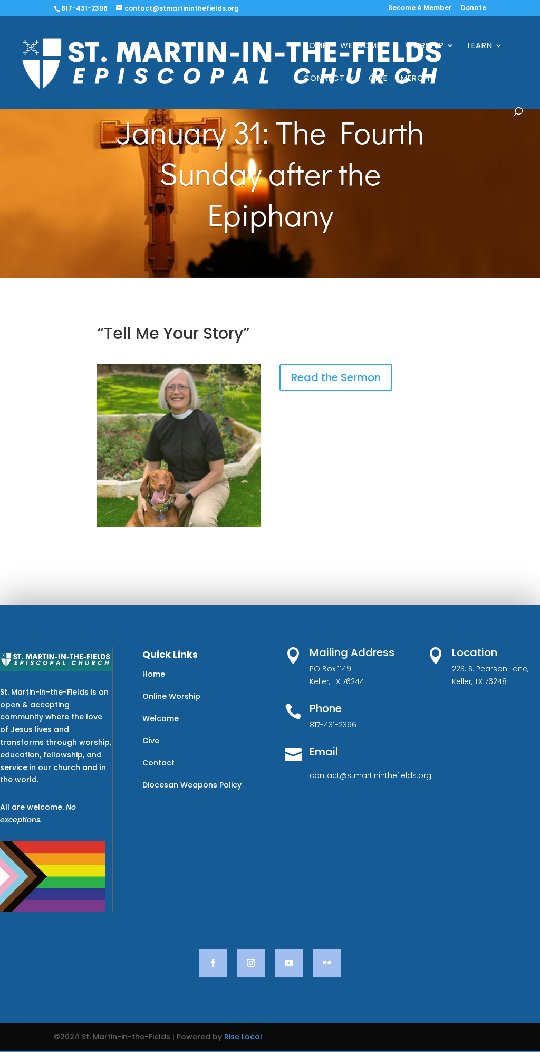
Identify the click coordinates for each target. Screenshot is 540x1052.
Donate (473, 8)
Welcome (360, 46)
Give (378, 78)
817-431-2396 (84, 8)
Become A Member (419, 8)
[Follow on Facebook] (213, 963)
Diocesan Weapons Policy (192, 785)
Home (315, 46)
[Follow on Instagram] (251, 963)
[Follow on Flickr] (327, 963)
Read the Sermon (336, 377)
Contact (158, 762)
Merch (415, 78)
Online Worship (171, 696)
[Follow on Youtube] (289, 963)
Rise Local (243, 1036)
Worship (424, 46)
